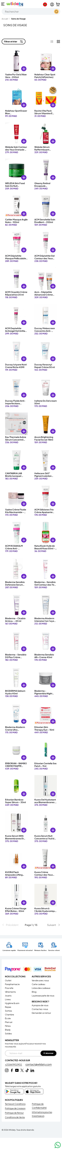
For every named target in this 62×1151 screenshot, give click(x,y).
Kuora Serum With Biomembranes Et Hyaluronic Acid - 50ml (14, 840)
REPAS (8, 1007)
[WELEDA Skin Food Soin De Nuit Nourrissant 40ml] (16, 170)
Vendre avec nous (40, 980)
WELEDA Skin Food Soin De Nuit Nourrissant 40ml (15, 186)
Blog (34, 991)
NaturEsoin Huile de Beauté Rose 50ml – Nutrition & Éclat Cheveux (44, 550)
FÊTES (8, 1026)
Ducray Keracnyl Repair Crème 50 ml (44, 366)
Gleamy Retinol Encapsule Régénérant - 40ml (44, 186)
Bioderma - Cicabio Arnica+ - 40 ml (15, 619)
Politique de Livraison (15, 1108)
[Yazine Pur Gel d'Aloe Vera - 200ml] (16, 61)
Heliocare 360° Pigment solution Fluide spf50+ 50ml (44, 476)
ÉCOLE (8, 1018)
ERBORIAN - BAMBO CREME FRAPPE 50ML (16, 766)
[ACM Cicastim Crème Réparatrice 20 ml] (16, 278)
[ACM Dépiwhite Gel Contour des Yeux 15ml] (45, 242)
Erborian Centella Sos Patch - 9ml (45, 764)
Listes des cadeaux (41, 988)
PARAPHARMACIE (12, 984)
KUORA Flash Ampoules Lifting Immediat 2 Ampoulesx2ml (13, 876)
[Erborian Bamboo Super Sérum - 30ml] (16, 786)
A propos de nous (40, 1005)
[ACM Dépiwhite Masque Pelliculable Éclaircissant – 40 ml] (16, 242)
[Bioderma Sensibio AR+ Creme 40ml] (45, 641)
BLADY (8, 1029)
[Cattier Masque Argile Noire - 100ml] (16, 206)
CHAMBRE (9, 1014)
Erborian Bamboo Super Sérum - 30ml (15, 801)
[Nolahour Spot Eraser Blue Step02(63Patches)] (16, 97)
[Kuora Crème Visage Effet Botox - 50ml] (16, 895)
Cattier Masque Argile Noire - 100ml (16, 220)
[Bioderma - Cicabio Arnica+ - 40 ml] (16, 605)
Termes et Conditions (15, 1104)
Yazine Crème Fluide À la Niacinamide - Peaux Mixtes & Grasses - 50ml (15, 513)
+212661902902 (13, 1064)
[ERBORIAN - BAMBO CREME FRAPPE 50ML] (16, 750)
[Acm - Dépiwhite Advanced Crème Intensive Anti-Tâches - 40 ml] (45, 278)
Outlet (8, 980)
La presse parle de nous (43, 995)
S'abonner (48, 1053)
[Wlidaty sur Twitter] (22, 1070)
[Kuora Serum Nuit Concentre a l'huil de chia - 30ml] (45, 822)
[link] (11, 925)
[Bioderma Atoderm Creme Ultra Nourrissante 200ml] (16, 714)
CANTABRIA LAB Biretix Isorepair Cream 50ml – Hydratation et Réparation (13, 478)
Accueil (5, 19)
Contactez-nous (40, 1009)
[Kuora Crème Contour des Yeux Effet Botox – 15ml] (45, 859)
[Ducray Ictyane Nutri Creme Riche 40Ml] (16, 351)
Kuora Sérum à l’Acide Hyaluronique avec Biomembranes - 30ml (45, 912)
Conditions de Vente (15, 1117)
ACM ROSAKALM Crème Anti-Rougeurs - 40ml (14, 549)
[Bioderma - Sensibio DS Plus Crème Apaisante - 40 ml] (16, 641)
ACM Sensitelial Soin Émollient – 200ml (44, 220)
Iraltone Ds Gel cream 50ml (45, 402)
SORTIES (8, 1010)
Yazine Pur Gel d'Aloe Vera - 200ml (16, 75)
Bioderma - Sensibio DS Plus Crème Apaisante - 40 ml (15, 657)
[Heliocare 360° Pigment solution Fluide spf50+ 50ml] (45, 460)
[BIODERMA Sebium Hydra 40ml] (16, 677)
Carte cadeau (38, 984)
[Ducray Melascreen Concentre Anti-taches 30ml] (45, 315)
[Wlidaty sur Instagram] (6, 1070)
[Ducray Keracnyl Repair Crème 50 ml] (45, 351)
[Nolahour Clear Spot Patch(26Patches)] (45, 61)
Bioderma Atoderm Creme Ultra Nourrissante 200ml (15, 730)
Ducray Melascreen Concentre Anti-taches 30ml (44, 331)
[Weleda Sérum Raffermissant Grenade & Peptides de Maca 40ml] (45, 133)
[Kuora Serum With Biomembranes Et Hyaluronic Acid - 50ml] (16, 822)
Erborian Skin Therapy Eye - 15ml (44, 728)
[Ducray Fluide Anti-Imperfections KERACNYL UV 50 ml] (16, 387)
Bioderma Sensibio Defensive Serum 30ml (15, 585)
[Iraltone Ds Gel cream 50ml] (45, 387)
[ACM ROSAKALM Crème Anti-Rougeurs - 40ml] (16, 532)
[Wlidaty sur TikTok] (27, 1070)
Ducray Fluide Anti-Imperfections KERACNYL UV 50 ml (15, 403)
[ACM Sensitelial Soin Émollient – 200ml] (45, 206)
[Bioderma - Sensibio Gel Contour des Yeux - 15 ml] (45, 569)
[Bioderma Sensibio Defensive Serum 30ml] (16, 569)
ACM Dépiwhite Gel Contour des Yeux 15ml (44, 258)
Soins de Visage (18, 19)
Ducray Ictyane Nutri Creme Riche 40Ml (16, 366)
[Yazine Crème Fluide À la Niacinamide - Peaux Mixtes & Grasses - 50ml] (16, 496)
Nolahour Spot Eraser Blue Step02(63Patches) (16, 113)
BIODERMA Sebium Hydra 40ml (15, 692)
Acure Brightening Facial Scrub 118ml (43, 438)
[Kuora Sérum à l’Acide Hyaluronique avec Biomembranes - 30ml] (45, 895)
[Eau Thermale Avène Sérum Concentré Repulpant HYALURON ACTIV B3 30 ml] (16, 424)
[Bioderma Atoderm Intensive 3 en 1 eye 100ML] (45, 605)
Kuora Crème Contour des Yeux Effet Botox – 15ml (43, 875)
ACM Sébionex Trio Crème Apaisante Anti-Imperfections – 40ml (45, 513)
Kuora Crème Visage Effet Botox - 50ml (15, 909)
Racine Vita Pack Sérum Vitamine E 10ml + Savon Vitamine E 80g (43, 114)
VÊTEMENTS (10, 991)
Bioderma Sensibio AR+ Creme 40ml (44, 656)
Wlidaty (12, 1130)
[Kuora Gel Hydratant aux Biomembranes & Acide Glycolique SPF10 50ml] (45, 786)
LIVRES (8, 999)
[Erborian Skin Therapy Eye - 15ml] (45, 714)
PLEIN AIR (8, 1022)
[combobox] (31, 11)
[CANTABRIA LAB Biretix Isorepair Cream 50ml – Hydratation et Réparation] (16, 460)
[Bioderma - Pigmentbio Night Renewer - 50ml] (45, 677)
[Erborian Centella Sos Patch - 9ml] (45, 750)
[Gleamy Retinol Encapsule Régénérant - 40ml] (45, 170)
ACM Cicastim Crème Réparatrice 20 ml (16, 293)
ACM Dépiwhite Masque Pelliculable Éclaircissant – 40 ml (15, 258)
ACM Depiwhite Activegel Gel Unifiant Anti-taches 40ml (16, 331)
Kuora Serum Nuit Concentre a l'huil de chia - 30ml (45, 839)
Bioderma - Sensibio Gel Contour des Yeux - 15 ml (45, 585)
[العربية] (46, 4)
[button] (57, 4)
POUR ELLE (9, 988)
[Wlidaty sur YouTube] (17, 1070)
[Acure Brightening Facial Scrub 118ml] (45, 424)
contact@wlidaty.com (38, 1064)
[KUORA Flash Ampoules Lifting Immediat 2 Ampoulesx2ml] (16, 859)
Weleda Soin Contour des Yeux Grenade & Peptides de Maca (16, 150)
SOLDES (8, 1033)
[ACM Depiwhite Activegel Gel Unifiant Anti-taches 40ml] (16, 315)
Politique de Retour (14, 1112)
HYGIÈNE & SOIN (12, 1003)
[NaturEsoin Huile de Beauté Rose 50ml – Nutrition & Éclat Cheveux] (45, 532)
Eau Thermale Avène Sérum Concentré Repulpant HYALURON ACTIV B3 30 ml (16, 442)
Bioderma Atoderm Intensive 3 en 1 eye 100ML (44, 621)
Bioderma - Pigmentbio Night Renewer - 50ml (43, 694)
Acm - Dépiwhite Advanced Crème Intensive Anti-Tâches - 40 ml (43, 296)
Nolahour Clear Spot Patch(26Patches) (44, 75)
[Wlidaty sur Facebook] (12, 1070)
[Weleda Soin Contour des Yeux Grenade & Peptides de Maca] (16, 133)
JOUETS (8, 995)
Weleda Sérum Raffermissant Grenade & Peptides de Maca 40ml (45, 151)
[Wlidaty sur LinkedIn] (32, 1070)
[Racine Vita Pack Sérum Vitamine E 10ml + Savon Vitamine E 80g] (45, 97)
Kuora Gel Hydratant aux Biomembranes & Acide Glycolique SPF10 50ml (45, 803)
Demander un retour (41, 1013)
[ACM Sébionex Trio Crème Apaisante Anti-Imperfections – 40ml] (45, 496)
